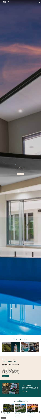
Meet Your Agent (5, 376)
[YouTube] (25, 391)
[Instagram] (26, 391)
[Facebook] (22, 391)
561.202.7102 (4, 365)
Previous (1, 412)
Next (39, 412)
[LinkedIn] (23, 391)
